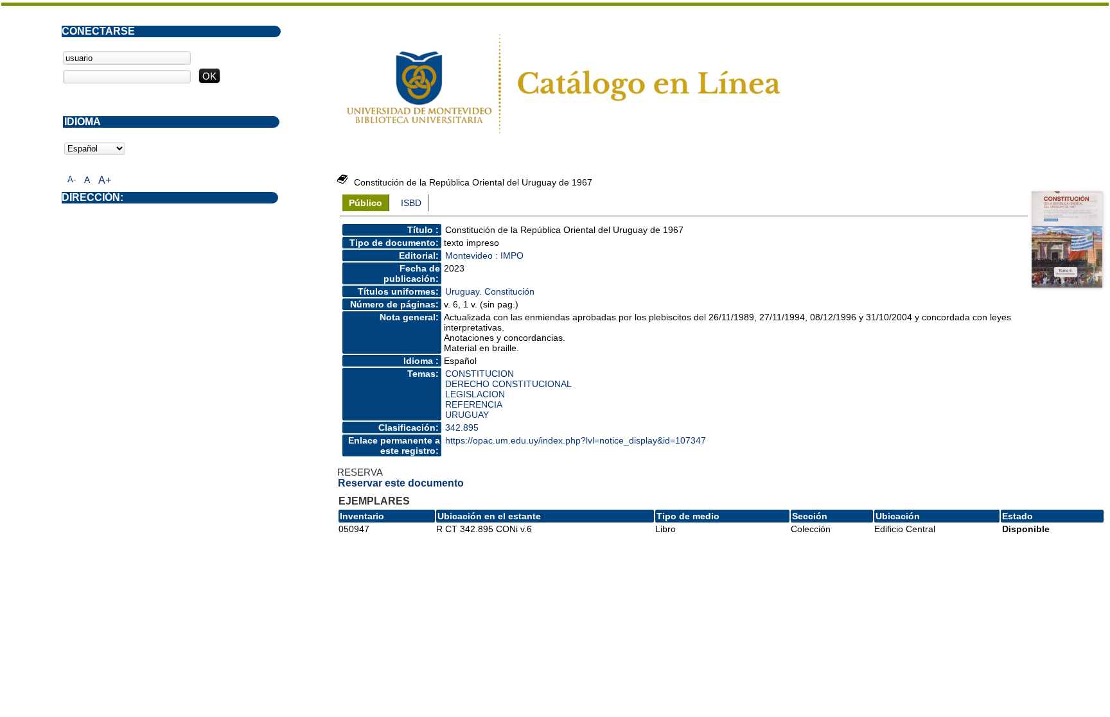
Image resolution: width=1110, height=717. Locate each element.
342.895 (462, 427)
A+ (104, 180)
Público (365, 203)
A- (71, 179)
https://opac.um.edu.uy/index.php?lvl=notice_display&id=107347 (575, 440)
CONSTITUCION (479, 373)
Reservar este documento (401, 483)
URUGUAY (467, 415)
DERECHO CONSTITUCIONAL (508, 384)
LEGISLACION (475, 394)
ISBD (411, 203)
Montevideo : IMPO (484, 255)
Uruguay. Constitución (489, 291)
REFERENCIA (473, 404)
